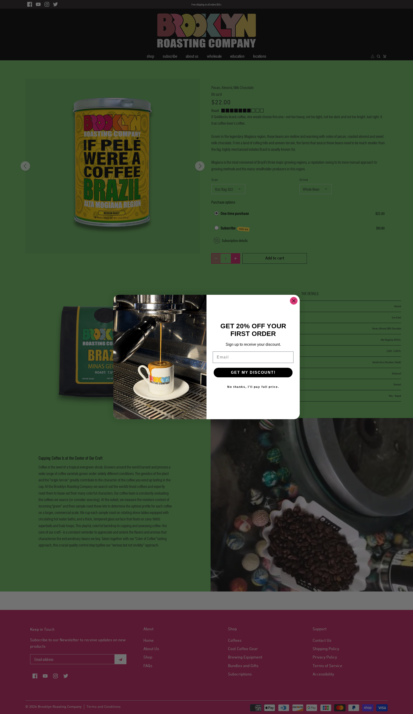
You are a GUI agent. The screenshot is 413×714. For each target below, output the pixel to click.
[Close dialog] (293, 300)
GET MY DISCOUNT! (253, 372)
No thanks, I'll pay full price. (253, 387)
